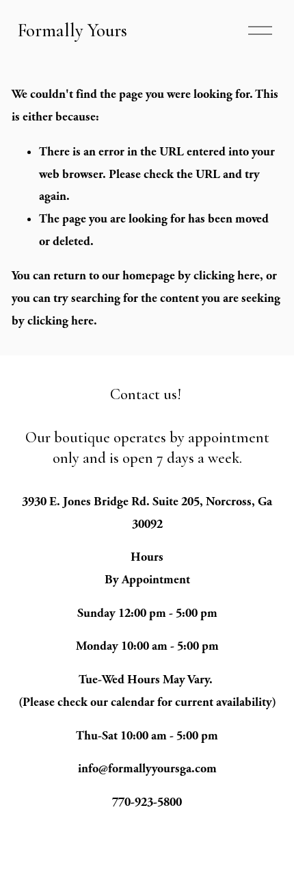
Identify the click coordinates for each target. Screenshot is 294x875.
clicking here (226, 275)
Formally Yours (72, 30)
